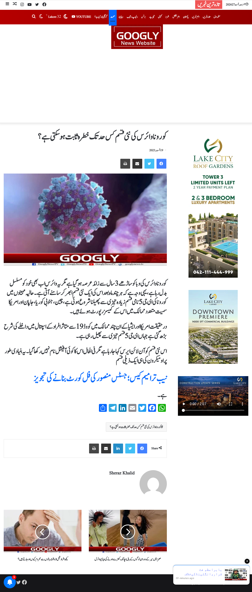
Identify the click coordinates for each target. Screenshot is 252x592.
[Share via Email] (137, 164)
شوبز (167, 17)
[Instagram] (22, 5)
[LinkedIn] (118, 448)
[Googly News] (126, 36)
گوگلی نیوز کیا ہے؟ (100, 17)
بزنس (143, 17)
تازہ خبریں (206, 17)
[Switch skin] (41, 17)
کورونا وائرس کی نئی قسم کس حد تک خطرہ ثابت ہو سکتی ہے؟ (135, 427)
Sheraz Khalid (122, 473)
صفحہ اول (217, 17)
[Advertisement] (126, 85)
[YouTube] (29, 5)
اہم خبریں (195, 17)
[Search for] (33, 17)
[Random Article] (14, 4)
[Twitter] (37, 5)
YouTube (83, 17)
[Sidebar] (7, 4)
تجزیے (152, 17)
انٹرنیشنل (176, 17)
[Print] (125, 164)
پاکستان (186, 17)
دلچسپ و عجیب (132, 17)
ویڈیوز (120, 17)
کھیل (160, 17)
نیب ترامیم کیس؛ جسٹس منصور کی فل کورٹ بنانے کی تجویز (100, 378)
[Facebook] (44, 5)
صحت (112, 17)
